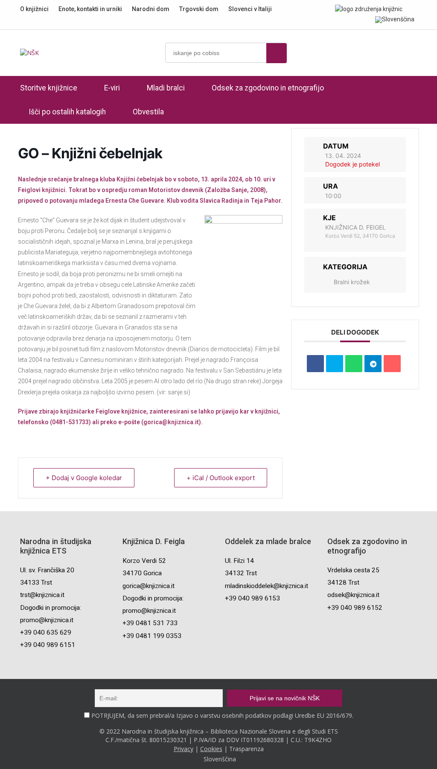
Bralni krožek (352, 281)
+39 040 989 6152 (354, 608)
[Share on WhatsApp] (353, 363)
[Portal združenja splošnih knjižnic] (369, 8)
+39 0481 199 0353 (151, 636)
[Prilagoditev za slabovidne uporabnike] (414, 8)
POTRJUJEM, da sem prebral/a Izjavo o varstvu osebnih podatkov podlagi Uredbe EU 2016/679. (222, 715)
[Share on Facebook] (315, 363)
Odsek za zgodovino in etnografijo (268, 88)
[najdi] (276, 53)
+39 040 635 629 (45, 632)
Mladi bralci (166, 88)
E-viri (112, 88)
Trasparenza (246, 749)
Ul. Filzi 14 (239, 561)
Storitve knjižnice (48, 88)
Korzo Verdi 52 (144, 561)
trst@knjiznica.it (42, 595)
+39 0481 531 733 (150, 623)
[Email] (392, 363)
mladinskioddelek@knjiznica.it (266, 586)
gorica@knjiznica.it (148, 586)
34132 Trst (241, 573)
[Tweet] (334, 363)
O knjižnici (34, 9)
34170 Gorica (142, 573)
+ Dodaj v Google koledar (84, 478)
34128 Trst (343, 582)
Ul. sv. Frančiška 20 (47, 570)
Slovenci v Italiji (250, 9)
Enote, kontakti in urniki (90, 9)
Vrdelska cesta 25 (353, 570)
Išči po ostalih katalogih (67, 112)
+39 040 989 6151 (47, 645)
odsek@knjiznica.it (353, 595)
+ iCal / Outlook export (220, 478)
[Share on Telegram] (373, 363)
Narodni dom (150, 9)
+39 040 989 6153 (252, 598)
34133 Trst (36, 582)
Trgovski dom (198, 9)
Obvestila (148, 112)
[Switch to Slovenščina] (395, 19)
